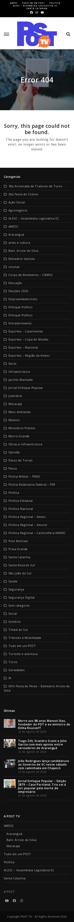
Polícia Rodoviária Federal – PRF (32, 485)
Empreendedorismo (22, 299)
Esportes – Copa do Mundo (28, 339)
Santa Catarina (19, 557)
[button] (6, 34)
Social (12, 614)
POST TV (26, 916)
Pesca (12, 468)
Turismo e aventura (23, 654)
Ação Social (16, 202)
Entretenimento (20, 323)
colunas (14, 267)
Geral (12, 364)
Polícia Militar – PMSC (24, 476)
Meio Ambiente (19, 412)
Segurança (16, 589)
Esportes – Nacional (23, 347)
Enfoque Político (20, 307)
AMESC (13, 226)
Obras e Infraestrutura (25, 444)
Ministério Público (21, 428)
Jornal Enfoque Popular (25, 388)
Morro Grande (19, 436)
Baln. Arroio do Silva (23, 251)
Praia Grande (18, 549)
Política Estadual (20, 501)
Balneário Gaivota (21, 259)
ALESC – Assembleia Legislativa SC (33, 218)
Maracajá (15, 404)
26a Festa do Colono (23, 194)
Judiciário (15, 396)
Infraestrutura (19, 372)
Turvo (12, 662)
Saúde (12, 581)
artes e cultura (19, 243)
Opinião (14, 452)
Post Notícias (18, 541)
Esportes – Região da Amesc (29, 356)
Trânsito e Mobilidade (24, 638)
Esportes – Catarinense (25, 331)
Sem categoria (18, 605)
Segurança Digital (21, 597)
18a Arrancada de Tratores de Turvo (35, 186)
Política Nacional (20, 509)
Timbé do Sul (18, 630)
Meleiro (14, 420)
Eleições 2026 (18, 291)
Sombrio (14, 622)
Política (13, 493)
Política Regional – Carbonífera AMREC (37, 533)
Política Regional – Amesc (27, 517)
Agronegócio (17, 210)
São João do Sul (19, 573)
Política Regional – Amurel (27, 525)
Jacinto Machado (20, 380)
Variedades (16, 670)
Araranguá (16, 235)
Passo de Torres (20, 460)
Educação (15, 283)
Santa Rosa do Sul (21, 565)
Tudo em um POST (22, 646)
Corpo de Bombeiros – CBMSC (30, 275)
